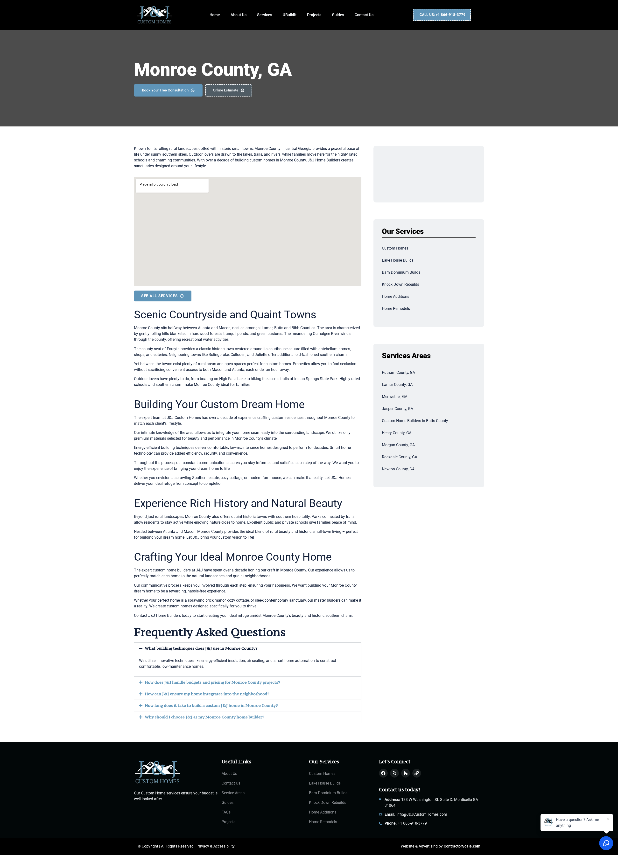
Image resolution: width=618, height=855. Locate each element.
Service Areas (233, 793)
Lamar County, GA (397, 384)
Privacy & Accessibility (216, 846)
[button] (247, 648)
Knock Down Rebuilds (400, 284)
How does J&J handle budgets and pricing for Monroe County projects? (212, 682)
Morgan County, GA (398, 445)
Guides (338, 15)
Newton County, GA (398, 469)
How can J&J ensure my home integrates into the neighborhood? (207, 693)
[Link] (416, 773)
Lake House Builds (398, 260)
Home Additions (395, 296)
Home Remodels (396, 308)
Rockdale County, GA (399, 457)
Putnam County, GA (398, 372)
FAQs (226, 812)
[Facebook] (383, 773)
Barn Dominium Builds (401, 272)
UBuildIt (289, 15)
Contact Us (364, 15)
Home (215, 15)
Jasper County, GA (397, 408)
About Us (238, 15)
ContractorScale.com (462, 846)
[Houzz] (405, 773)
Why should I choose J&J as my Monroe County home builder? (204, 717)
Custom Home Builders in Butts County (415, 420)
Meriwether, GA (394, 396)
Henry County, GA (396, 433)
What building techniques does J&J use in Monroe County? (201, 648)
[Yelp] (394, 773)
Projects (314, 15)
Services (264, 15)
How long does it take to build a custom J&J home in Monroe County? (211, 705)
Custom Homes (395, 248)
